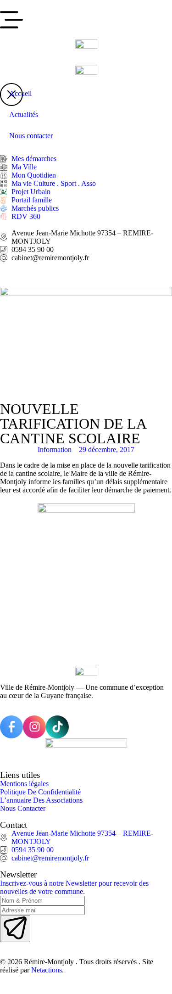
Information (55, 449)
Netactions (46, 970)
